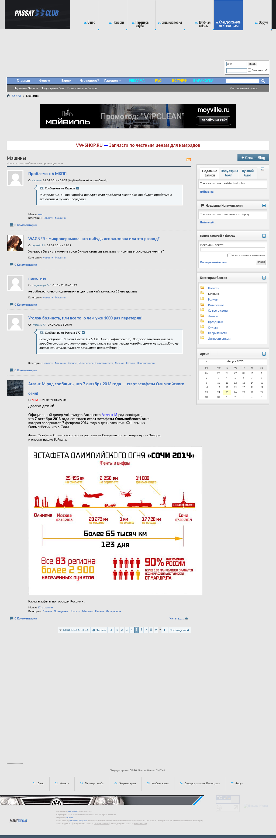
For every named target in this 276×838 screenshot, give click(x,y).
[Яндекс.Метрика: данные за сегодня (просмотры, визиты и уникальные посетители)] (256, 806)
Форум (44, 81)
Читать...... (177, 618)
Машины (60, 218)
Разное (72, 363)
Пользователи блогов (82, 88)
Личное (119, 363)
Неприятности (146, 363)
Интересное (86, 363)
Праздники (61, 611)
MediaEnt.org (140, 823)
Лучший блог (248, 173)
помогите (37, 279)
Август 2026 (235, 361)
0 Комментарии (26, 225)
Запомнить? (259, 70)
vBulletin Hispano (78, 820)
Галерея (111, 81)
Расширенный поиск (244, 88)
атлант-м (47, 607)
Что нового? (89, 81)
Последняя (178, 630)
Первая (101, 630)
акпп (40, 214)
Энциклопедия (127, 783)
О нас (41, 783)
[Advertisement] (138, 742)
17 (39, 607)
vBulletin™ (73, 811)
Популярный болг (53, 88)
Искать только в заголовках (248, 255)
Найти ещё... (208, 192)
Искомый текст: (211, 245)
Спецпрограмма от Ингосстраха (202, 783)
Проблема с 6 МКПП (47, 174)
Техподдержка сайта (121, 823)
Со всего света (104, 363)
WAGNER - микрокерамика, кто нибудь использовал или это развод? (94, 239)
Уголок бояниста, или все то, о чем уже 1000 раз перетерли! (85, 318)
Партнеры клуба (94, 783)
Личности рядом (219, 338)
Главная (23, 81)
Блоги (66, 81)
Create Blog (253, 157)
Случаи (130, 363)
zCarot (69, 817)
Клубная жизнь (160, 783)
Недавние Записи (26, 88)
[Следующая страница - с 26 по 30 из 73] (164, 630)
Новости (48, 218)
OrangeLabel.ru (101, 823)
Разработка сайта (82, 823)
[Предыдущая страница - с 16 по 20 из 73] (111, 630)
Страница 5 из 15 (76, 630)
